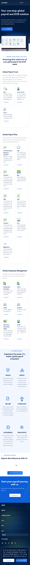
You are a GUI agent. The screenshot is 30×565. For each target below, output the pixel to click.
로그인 (21, 2)
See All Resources (13, 473)
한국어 (4, 535)
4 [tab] (18, 465)
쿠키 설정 (8, 560)
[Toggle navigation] (27, 2)
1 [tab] (12, 465)
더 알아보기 (6, 102)
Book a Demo (7, 29)
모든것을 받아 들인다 (21, 560)
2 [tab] (14, 465)
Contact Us (15, 495)
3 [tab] (16, 465)
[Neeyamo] (4, 2)
